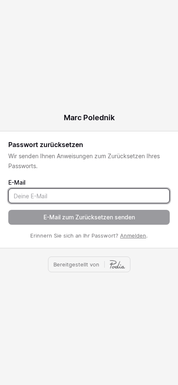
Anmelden (133, 235)
